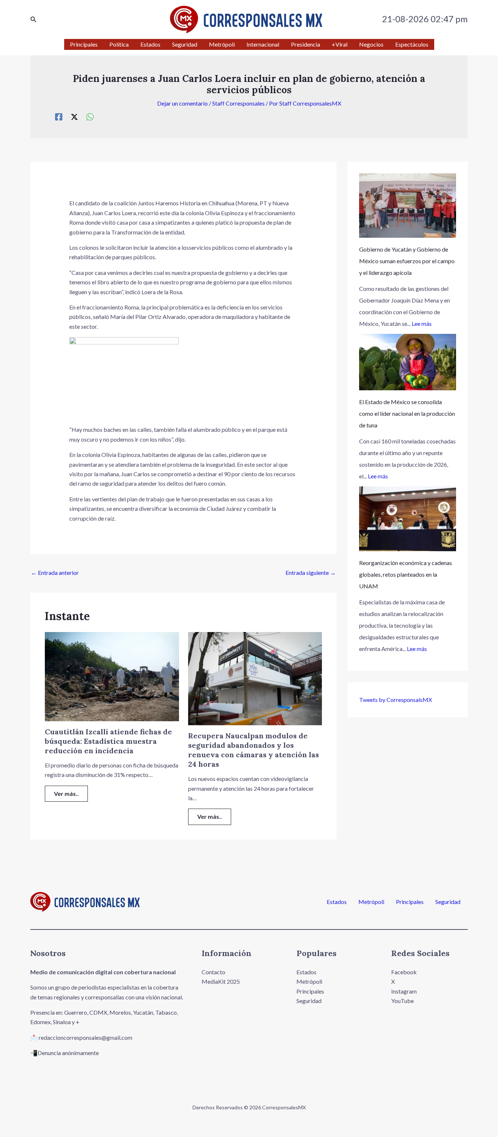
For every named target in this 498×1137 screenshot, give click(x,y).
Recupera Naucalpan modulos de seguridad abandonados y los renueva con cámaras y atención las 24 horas (253, 750)
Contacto (213, 971)
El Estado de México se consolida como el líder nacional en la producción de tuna (407, 413)
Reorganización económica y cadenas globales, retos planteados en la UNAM (405, 574)
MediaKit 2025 (221, 981)
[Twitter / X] (74, 116)
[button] (33, 19)
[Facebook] (58, 116)
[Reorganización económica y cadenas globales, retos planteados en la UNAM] (407, 518)
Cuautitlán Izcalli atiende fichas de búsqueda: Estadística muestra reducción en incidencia (108, 741)
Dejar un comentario (182, 103)
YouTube (402, 1000)
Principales (410, 902)
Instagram (404, 991)
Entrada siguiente (310, 572)
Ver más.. (66, 793)
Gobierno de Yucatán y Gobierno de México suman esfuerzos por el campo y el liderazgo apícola (407, 261)
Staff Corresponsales (238, 103)
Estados (337, 902)
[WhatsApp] (90, 116)
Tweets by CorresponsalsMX (395, 699)
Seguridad (447, 902)
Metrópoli (371, 902)
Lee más (422, 323)
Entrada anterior (55, 572)
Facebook (404, 971)
